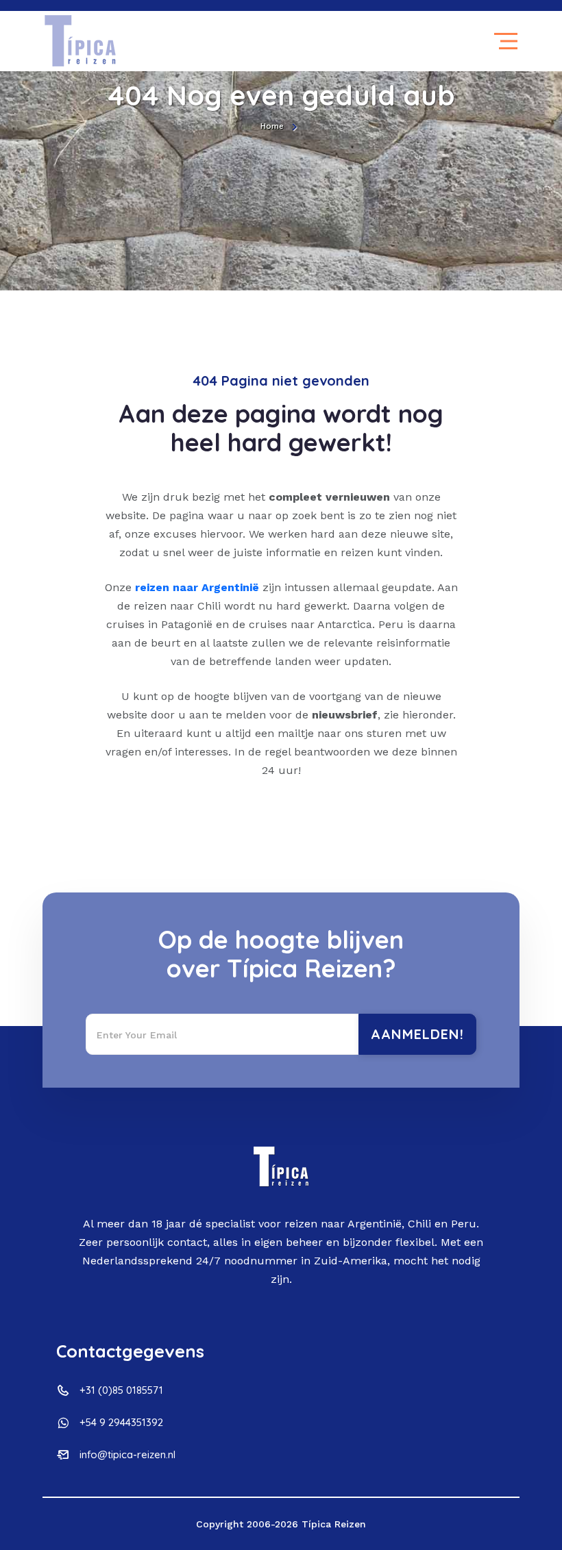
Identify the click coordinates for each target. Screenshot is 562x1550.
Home (272, 126)
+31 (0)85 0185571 (121, 1390)
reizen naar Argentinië (197, 587)
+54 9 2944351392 (121, 1422)
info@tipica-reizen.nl (127, 1454)
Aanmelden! (417, 1033)
